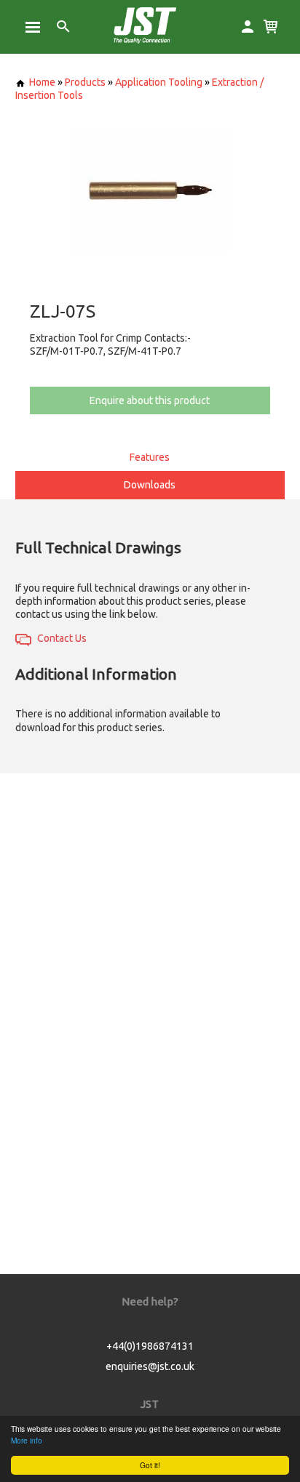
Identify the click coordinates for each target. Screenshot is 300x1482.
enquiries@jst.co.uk (150, 1366)
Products (85, 82)
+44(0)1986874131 (150, 1346)
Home (42, 82)
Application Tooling (158, 82)
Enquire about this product (150, 400)
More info (26, 1440)
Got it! (150, 1464)
